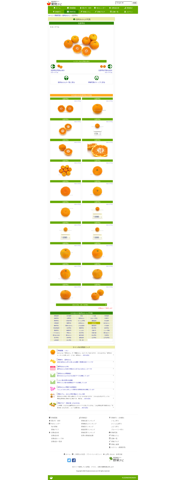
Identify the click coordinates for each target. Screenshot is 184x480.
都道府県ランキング (88, 429)
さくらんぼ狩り (116, 423)
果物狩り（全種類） (118, 418)
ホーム (58, 8)
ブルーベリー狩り (117, 429)
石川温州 (69, 316)
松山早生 (94, 335)
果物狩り (58, 12)
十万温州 (106, 325)
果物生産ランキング (88, 420)
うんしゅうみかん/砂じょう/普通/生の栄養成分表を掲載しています (75, 389)
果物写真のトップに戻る (96, 82)
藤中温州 (81, 335)
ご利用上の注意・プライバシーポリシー (88, 454)
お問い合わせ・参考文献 (113, 454)
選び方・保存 (86, 8)
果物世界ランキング (88, 432)
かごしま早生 (81, 320)
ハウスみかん (56, 332)
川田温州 (56, 323)
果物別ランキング (87, 426)
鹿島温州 (94, 320)
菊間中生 (69, 323)
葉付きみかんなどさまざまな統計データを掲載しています (73, 376)
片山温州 (106, 320)
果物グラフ (55, 429)
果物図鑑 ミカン (63, 350)
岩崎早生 (56, 318)
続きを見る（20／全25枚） (81, 305)
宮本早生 (69, 337)
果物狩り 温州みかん (64, 360)
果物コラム (87, 12)
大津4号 (106, 318)
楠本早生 (56, 325)
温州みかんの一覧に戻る (66, 82)
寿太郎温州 (56, 328)
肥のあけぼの (56, 335)
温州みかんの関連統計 (64, 373)
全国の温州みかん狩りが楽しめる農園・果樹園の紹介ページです (75, 362)
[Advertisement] (81, 89)
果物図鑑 (72, 8)
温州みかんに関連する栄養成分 (67, 387)
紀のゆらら (106, 323)
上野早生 (69, 318)
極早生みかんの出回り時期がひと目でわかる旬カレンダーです (74, 369)
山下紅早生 (106, 337)
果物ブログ (101, 12)
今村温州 (106, 316)
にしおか (81, 330)
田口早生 (94, 328)
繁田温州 (94, 325)
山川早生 (94, 337)
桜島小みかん (68, 325)
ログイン (130, 12)
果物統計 (130, 8)
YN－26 (81, 340)
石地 (81, 316)
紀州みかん (81, 323)
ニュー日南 (106, 330)
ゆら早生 (69, 340)
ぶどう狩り (115, 426)
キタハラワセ (54, 72)
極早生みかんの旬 (63, 366)
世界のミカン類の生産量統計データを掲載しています (72, 382)
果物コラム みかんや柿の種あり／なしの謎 (71, 394)
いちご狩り (115, 420)
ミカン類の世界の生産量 (65, 380)
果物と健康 (115, 444)
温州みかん (66, 15)
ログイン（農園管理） (119, 447)
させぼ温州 (81, 325)
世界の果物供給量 (87, 435)
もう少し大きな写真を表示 (81, 61)
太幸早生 (69, 328)
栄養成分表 (115, 8)
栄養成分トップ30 (57, 438)
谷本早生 (106, 328)
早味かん (69, 332)
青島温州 (56, 316)
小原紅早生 (69, 320)
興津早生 (56, 320)
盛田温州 (81, 337)
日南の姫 (94, 332)
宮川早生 (56, 337)
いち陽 (94, 316)
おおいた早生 (94, 318)
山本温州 (56, 340)
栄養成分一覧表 (56, 441)
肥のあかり (106, 332)
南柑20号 (69, 330)
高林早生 (81, 328)
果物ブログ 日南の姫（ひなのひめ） (69, 403)
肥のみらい (69, 335)
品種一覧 (115, 12)
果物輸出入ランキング (89, 423)
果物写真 (72, 12)
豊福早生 (56, 330)
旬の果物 (54, 426)
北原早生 (65, 99)
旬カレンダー (101, 8)
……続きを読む (85, 355)
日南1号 (94, 330)
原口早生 (81, 332)
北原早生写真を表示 (57, 70)
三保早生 (106, 335)
